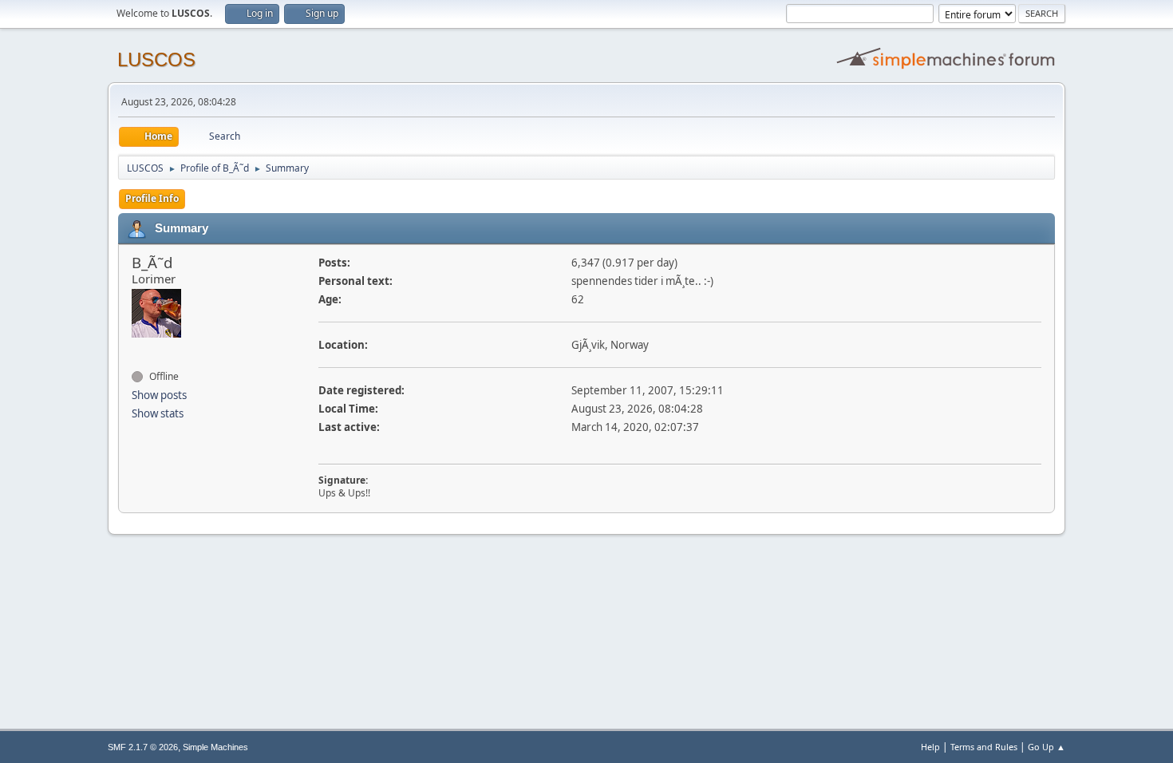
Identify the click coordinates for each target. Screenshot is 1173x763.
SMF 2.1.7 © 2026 (143, 747)
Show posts (159, 395)
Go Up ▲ (1046, 747)
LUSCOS (156, 59)
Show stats (158, 413)
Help (930, 747)
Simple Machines (215, 747)
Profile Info (152, 198)
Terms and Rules (983, 747)
